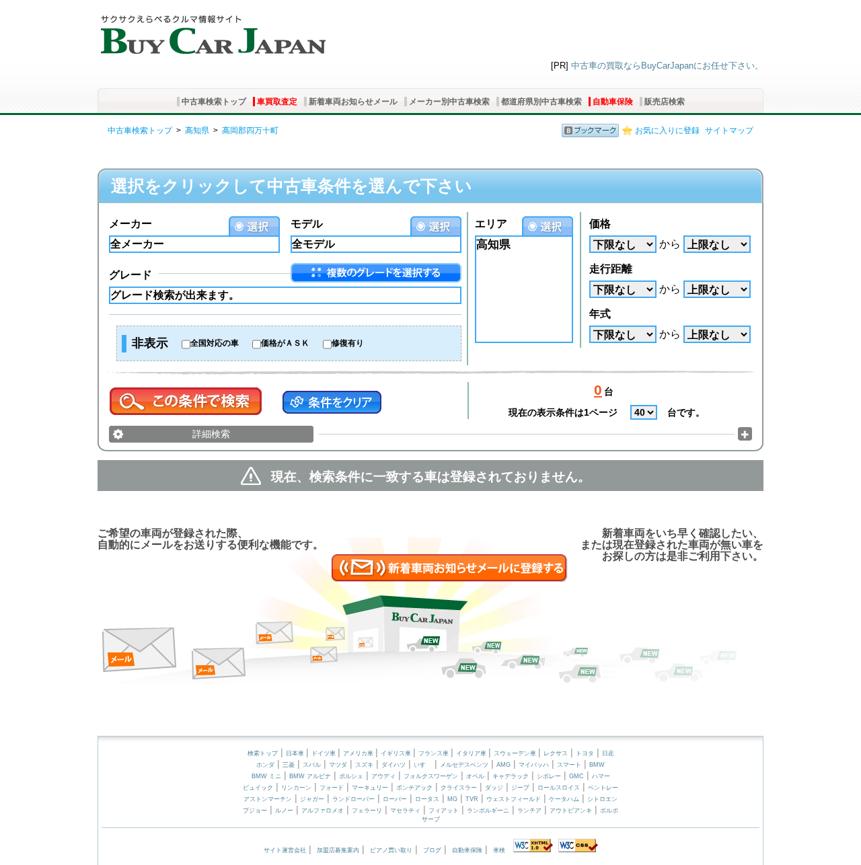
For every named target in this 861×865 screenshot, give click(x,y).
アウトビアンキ (571, 810)
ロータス (427, 799)
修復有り (348, 343)
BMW (597, 764)
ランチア (529, 810)
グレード (130, 274)
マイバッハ (534, 764)
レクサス (556, 753)
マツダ (338, 764)
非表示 (150, 343)
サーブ (431, 819)
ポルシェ (351, 776)
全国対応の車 (214, 343)
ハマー (601, 776)
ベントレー (603, 787)
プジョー (255, 810)
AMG (503, 764)
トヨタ (585, 753)
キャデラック (510, 776)
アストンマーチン (268, 799)
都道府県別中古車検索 (541, 101)
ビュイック (258, 787)
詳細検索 (211, 433)
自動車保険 (613, 101)
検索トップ (263, 753)
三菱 (289, 764)
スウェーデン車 (516, 753)
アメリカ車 (359, 753)
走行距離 (610, 268)
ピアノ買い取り (391, 850)
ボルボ (609, 810)
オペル (475, 776)
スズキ (364, 764)
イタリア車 (472, 753)
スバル (312, 764)
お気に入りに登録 (667, 130)
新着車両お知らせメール (353, 101)
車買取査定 (277, 101)
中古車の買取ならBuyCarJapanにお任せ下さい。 (667, 66)
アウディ (383, 776)
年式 (600, 313)
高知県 (197, 130)
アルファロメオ (322, 810)
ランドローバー (353, 799)
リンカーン (296, 787)
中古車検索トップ (214, 101)
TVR (471, 799)
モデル (307, 223)
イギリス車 (397, 753)
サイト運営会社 (285, 850)
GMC (576, 776)
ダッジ (494, 787)
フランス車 (434, 753)
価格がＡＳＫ (285, 343)
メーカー (130, 223)
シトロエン (602, 799)
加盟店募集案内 (338, 850)
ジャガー (312, 799)
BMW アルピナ (310, 776)
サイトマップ (729, 130)
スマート (569, 764)
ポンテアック (414, 787)
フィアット (443, 810)
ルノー (284, 810)
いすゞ (423, 764)
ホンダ (265, 764)
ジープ (520, 787)
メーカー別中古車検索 (449, 101)
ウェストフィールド (513, 799)
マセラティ (405, 810)
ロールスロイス (558, 787)
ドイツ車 (324, 753)
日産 (608, 753)
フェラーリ (367, 810)
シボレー (549, 776)
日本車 (296, 753)
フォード (332, 787)
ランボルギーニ (488, 810)
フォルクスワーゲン (431, 776)
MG (452, 799)
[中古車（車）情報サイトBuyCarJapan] (212, 30)
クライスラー (459, 787)
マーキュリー (370, 787)
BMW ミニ (266, 776)
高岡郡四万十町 (250, 130)
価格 (600, 223)
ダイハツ (393, 764)
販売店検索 (664, 101)
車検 (499, 850)
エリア (491, 223)
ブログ (432, 850)
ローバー (395, 799)
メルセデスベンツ (464, 764)
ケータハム (564, 799)
